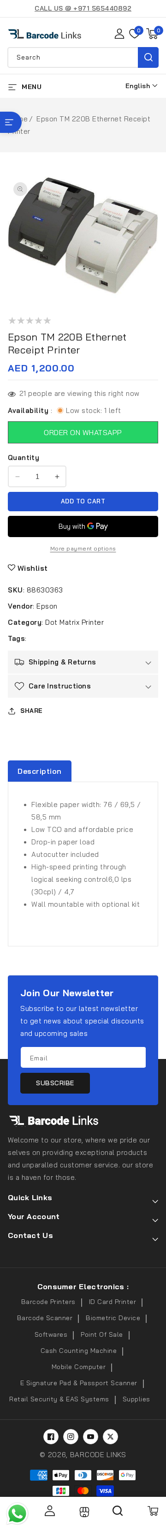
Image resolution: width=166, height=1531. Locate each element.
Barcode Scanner (45, 1318)
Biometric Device (113, 1318)
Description (40, 771)
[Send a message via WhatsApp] (17, 1513)
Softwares (51, 1334)
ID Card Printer (112, 1302)
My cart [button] (152, 1511)
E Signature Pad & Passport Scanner (78, 1383)
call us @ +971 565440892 (83, 8)
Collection (83, 1512)
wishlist (33, 568)
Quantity (23, 457)
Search (148, 57)
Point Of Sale (102, 1334)
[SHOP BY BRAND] (11, 122)
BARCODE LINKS (98, 1454)
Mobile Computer (79, 1367)
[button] (152, 34)
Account (49, 1511)
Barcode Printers (48, 1302)
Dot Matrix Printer (74, 622)
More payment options (83, 548)
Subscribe (55, 1083)
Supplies (136, 1399)
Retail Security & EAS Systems (59, 1399)
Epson (47, 606)
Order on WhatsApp (83, 432)
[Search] (118, 1514)
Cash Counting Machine (79, 1350)
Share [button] (31, 710)
